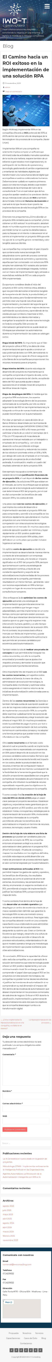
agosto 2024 (8, 1223)
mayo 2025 (8, 1214)
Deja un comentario (13, 91)
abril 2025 (7, 1219)
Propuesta (13, 1333)
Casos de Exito (30, 1338)
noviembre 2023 (10, 1240)
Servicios (39, 1333)
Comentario (9, 1054)
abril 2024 (7, 1227)
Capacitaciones (13, 1338)
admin (7, 87)
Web (5, 1116)
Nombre (7, 1091)
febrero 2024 (9, 1236)
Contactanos (26, 1343)
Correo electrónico (13, 1103)
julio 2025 (7, 1210)
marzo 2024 (8, 1232)
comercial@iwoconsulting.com (17, 1264)
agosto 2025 (8, 1206)
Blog (43, 1338)
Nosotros (27, 1333)
